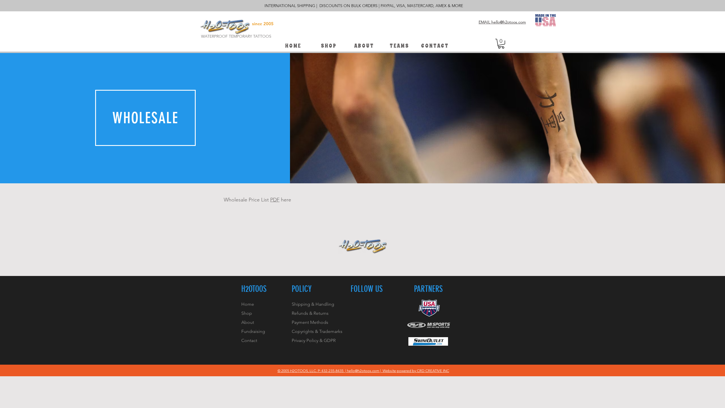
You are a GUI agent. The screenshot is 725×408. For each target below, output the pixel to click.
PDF (275, 200)
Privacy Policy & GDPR (314, 340)
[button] (399, 46)
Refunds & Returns (310, 313)
